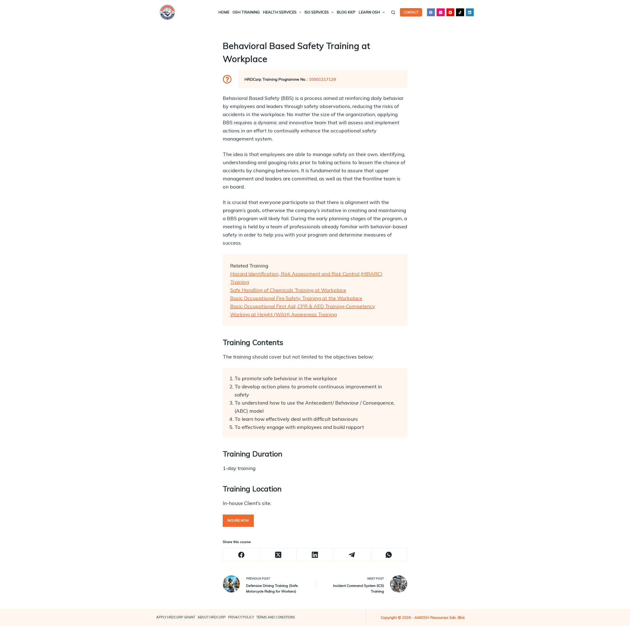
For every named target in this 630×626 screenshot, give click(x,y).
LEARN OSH (369, 12)
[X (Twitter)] (278, 555)
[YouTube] (450, 12)
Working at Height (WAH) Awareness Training (283, 314)
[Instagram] (441, 12)
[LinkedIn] (470, 12)
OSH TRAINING (246, 12)
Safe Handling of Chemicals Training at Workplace (288, 290)
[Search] (393, 12)
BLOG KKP (346, 12)
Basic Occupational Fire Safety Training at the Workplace (296, 298)
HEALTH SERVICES (280, 12)
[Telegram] (351, 555)
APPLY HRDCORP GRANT (175, 617)
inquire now (238, 520)
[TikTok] (460, 12)
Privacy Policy (241, 617)
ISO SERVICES (316, 12)
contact (411, 12)
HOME (223, 12)
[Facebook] (431, 12)
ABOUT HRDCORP (212, 617)
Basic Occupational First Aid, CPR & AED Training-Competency (302, 306)
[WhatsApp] (388, 555)
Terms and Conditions (275, 617)
